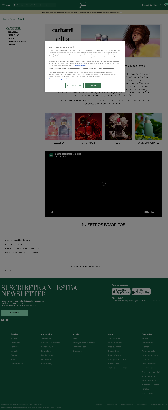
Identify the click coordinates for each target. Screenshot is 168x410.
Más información (80, 65)
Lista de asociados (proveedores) (59, 79)
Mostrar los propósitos (74, 85)
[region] (85, 66)
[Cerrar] (121, 44)
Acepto (93, 85)
